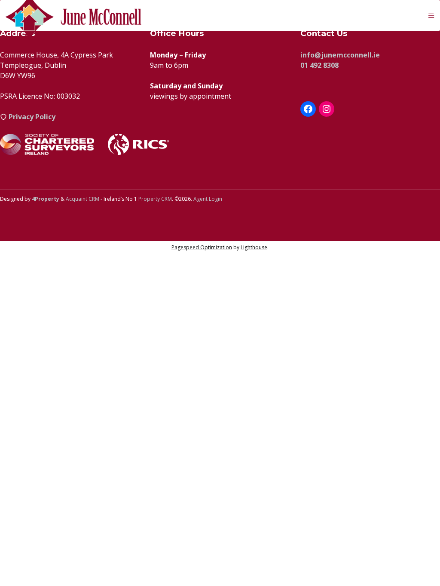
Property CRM (155, 198)
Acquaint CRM (82, 198)
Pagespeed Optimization (201, 247)
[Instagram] (326, 109)
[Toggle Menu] (431, 15)
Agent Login (207, 198)
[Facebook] (308, 109)
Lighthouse (254, 247)
